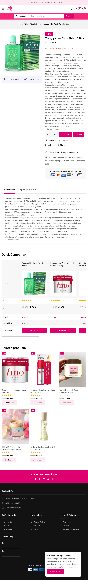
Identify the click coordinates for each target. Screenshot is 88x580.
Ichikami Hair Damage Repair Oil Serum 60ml (43, 448)
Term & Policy (39, 522)
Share (62, 145)
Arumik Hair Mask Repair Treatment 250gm (69, 391)
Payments (67, 522)
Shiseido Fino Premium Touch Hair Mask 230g (14, 391)
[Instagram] (44, 479)
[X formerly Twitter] (40, 479)
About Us (8, 522)
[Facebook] (35, 479)
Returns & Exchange (71, 529)
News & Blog (9, 526)
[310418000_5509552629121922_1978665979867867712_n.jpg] (22, 52)
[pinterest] (48, 479)
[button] (34, 330)
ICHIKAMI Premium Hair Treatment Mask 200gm (11, 448)
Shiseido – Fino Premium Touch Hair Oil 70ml (43, 391)
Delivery (66, 526)
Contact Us (8, 529)
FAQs (36, 529)
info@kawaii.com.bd (13, 508)
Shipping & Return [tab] (27, 189)
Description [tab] (9, 189)
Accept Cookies (55, 572)
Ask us (50, 145)
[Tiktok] (52, 479)
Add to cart (65, 135)
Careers (37, 526)
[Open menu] (3, 8)
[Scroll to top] (83, 568)
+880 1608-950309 (12, 503)
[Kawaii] (9, 8)
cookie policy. (72, 567)
